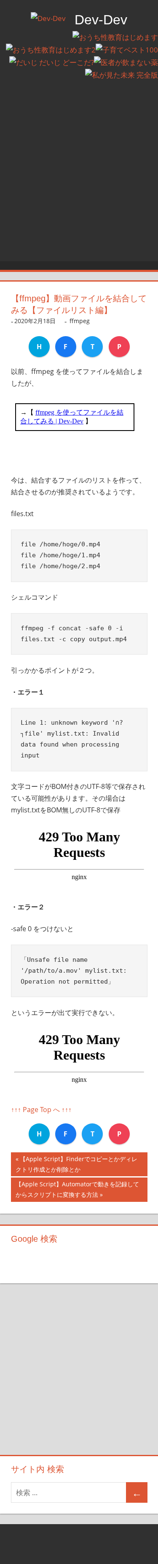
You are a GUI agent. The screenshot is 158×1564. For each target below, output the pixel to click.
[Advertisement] (79, 179)
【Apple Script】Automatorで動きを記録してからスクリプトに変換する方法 (77, 1190)
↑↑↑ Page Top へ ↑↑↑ (41, 1109)
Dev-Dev (101, 19)
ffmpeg (80, 321)
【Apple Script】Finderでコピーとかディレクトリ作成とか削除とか (76, 1165)
